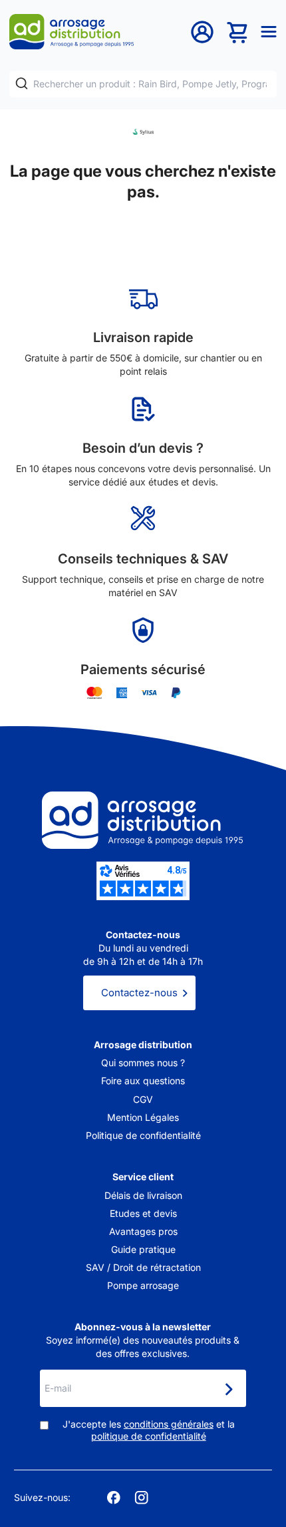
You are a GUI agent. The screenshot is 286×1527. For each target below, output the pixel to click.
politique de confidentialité (148, 1436)
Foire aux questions (143, 1080)
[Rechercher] (22, 84)
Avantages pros (143, 1231)
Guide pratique (143, 1249)
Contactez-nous (139, 992)
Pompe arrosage (143, 1285)
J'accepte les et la (149, 1430)
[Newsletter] (228, 1390)
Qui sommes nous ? (143, 1062)
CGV (143, 1099)
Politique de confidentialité (143, 1135)
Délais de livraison (143, 1195)
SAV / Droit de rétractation (143, 1267)
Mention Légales (143, 1117)
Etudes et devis (143, 1213)
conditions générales (169, 1424)
